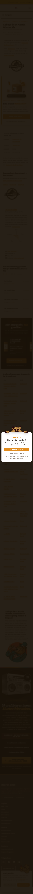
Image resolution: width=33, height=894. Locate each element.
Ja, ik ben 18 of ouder (16, 449)
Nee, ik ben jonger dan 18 (17, 453)
